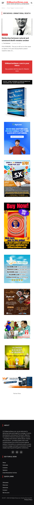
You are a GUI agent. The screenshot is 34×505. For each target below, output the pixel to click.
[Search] (31, 3)
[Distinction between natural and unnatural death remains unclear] (17, 27)
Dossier (4, 34)
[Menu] (3, 3)
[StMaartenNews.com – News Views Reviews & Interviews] (18, 3)
